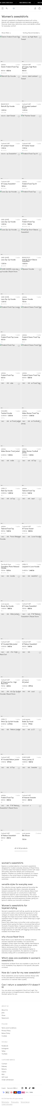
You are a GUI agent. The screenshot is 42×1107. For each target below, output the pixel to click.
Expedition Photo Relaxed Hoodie (10, 567)
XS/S (23, 726)
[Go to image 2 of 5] (3, 254)
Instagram (5, 1048)
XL (27, 188)
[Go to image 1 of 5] (1, 254)
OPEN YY (4, 488)
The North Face (6, 564)
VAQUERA (4, 411)
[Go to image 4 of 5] (8, 254)
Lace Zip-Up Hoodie (8, 221)
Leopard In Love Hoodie (30, 566)
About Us (5, 1010)
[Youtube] (33, 1088)
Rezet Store (9, 1098)
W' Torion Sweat (27, 528)
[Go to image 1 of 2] (1, 61)
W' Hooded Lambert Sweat (29, 107)
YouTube (4, 1054)
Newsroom (5, 1018)
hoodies (10, 889)
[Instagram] (22, 1088)
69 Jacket (25, 682)
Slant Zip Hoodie (7, 490)
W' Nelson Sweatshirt (29, 644)
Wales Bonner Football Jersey (30, 451)
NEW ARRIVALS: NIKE (25, 2)
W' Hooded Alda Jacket (9, 644)
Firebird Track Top (28, 221)
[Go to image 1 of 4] (23, 61)
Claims (4, 1072)
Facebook (5, 1046)
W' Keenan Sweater (29, 797)
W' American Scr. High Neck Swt (9, 682)
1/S (2, 112)
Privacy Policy (6, 1030)
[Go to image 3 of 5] (6, 254)
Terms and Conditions (9, 1028)
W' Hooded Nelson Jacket (10, 759)
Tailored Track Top (28, 490)
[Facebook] (26, 1088)
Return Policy (6, 1033)
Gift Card (5, 1077)
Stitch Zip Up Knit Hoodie (10, 721)
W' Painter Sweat (28, 145)
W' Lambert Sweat (7, 145)
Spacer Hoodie (27, 299)
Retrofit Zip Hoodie (8, 106)
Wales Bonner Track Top (30, 413)
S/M (26, 726)
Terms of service (25, 1102)
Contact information (7, 1104)
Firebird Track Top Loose (9, 337)
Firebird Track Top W (29, 183)
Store (3, 1015)
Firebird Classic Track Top (31, 337)
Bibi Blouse (26, 835)
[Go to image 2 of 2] (3, 61)
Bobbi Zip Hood (27, 721)
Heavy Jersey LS (28, 759)
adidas (3, 65)
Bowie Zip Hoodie (7, 606)
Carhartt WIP (26, 65)
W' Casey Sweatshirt (8, 183)
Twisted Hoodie (6, 413)
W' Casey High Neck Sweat (29, 67)
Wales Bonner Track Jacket (10, 451)
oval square (5, 604)
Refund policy (5, 1102)
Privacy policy (15, 1102)
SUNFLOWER (26, 757)
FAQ (3, 1074)
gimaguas (25, 680)
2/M (4, 112)
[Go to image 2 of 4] (25, 61)
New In (24, 37)
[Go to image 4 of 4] (29, 61)
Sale (2, 383)
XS (1, 73)
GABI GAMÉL (5, 219)
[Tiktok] (30, 1088)
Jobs (3, 1013)
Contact (4, 1064)
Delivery (4, 1066)
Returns (4, 1069)
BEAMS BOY (5, 104)
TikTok (3, 1051)
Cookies (4, 1036)
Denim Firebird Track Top (10, 66)
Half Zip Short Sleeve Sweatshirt (29, 260)
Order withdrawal (7, 1080)
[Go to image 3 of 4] (27, 61)
